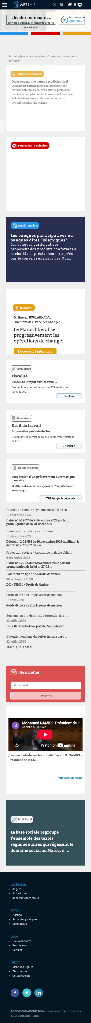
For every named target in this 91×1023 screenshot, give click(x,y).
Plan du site (19, 971)
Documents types (28, 467)
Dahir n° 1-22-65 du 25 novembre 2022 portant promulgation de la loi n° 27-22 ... (38, 564)
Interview (26, 307)
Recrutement (20, 945)
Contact (17, 949)
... (67, 850)
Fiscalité (20, 375)
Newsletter (29, 672)
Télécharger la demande (60, 498)
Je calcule (69, 396)
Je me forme (19, 893)
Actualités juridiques (24, 919)
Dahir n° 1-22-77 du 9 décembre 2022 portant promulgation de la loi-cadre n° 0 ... (37, 522)
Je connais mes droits (33, 56)
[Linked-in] (38, 992)
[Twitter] (26, 992)
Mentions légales (22, 966)
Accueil (12, 56)
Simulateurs (24, 368)
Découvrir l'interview (35, 351)
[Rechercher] (80, 4)
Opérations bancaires (29, 74)
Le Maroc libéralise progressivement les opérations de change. (38, 335)
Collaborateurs (21, 975)
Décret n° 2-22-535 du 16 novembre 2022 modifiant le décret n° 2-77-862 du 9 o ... (43, 543)
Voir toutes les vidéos (70, 777)
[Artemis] (24, 5)
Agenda (17, 914)
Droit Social (25, 819)
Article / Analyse (28, 225)
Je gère (16, 889)
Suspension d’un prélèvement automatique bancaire (43, 478)
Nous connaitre (21, 941)
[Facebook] (15, 992)
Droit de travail (26, 425)
